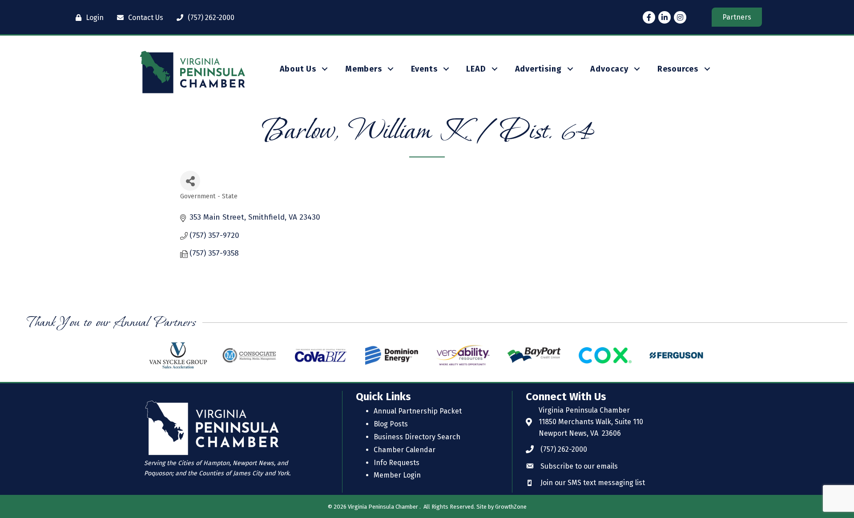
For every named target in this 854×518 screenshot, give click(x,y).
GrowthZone (511, 506)
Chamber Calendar (404, 450)
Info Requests (396, 462)
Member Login (397, 475)
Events (424, 69)
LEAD (476, 69)
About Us (298, 69)
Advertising (538, 69)
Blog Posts (391, 424)
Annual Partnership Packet (418, 411)
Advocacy (609, 69)
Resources (677, 69)
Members (363, 69)
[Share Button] (190, 181)
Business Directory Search (417, 437)
